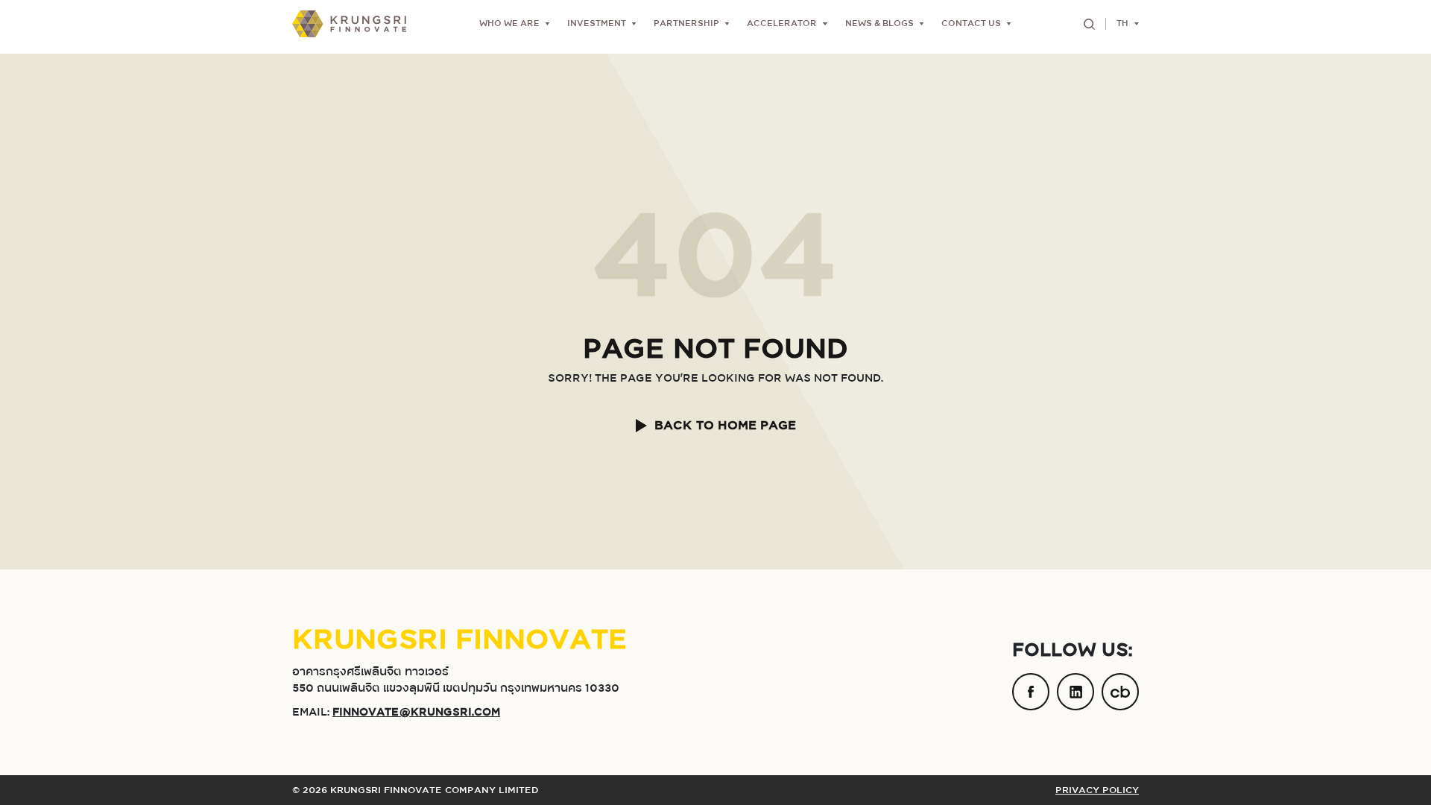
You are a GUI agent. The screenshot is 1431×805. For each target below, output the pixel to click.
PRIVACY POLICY (1097, 790)
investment (596, 24)
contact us (971, 24)
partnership (686, 24)
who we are (509, 24)
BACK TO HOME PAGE (725, 425)
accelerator (782, 24)
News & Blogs (879, 24)
